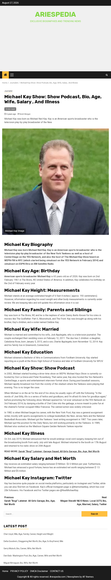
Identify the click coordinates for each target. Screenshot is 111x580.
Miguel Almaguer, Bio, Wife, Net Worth (21, 563)
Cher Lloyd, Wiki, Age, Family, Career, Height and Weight (28, 534)
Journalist (8, 91)
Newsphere (73, 576)
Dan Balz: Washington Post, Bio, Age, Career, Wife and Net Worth (33, 556)
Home (5, 571)
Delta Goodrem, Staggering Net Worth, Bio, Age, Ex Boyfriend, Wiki (33, 541)
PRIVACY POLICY (19, 571)
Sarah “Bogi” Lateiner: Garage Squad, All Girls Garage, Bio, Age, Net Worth (58, 451)
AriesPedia (55, 14)
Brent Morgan (25, 114)
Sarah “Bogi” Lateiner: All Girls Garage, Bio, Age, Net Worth (29, 501)
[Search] (107, 75)
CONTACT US (56, 571)
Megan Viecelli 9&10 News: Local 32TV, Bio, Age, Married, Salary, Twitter (83, 501)
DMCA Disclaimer (39, 571)
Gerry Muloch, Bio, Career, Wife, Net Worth (22, 548)
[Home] (5, 75)
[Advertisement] (55, 50)
